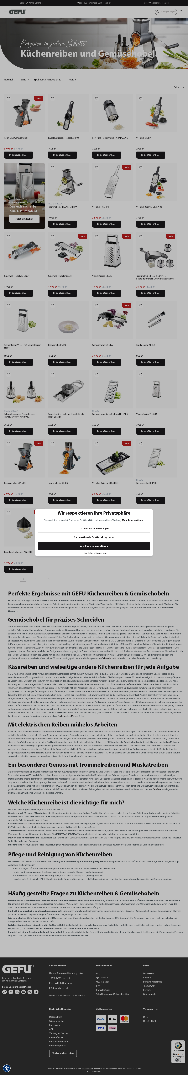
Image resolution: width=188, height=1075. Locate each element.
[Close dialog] (147, 501)
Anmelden (65, 548)
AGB (70, 567)
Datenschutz (63, 567)
